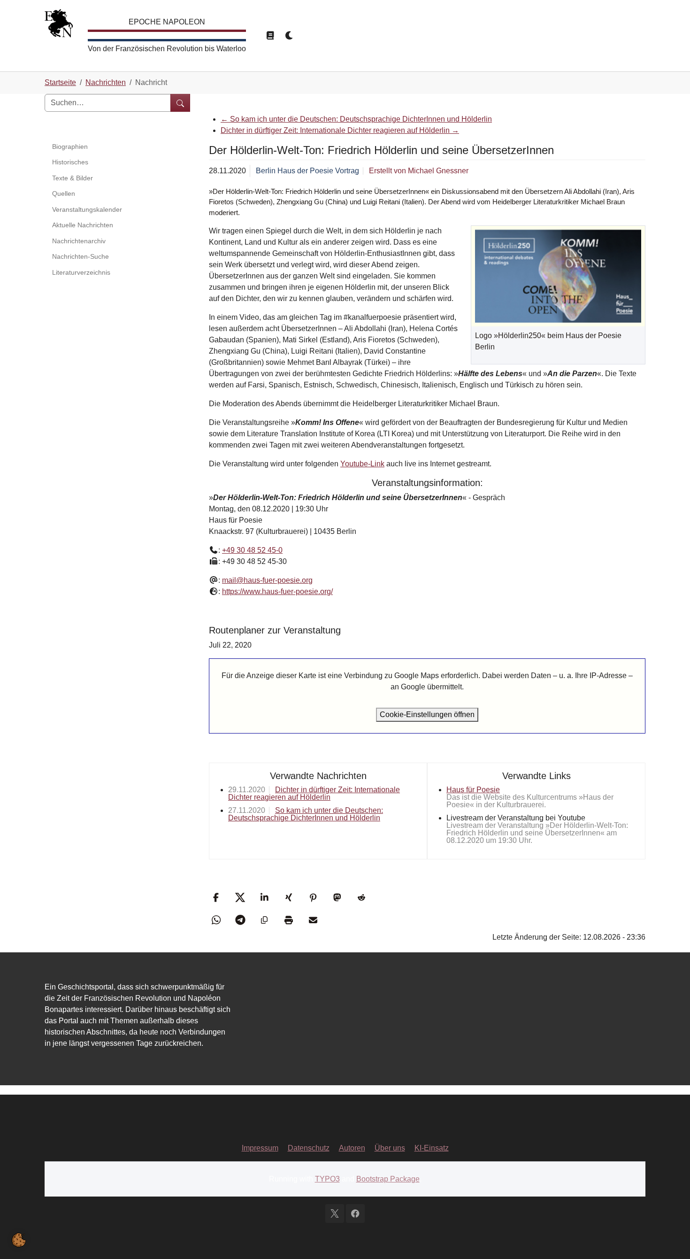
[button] (217, 897)
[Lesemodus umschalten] (270, 36)
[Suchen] (180, 103)
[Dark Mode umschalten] (290, 36)
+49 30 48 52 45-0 (252, 550)
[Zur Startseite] (59, 25)
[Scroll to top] (669, 1238)
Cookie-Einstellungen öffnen (427, 714)
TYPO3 (327, 1179)
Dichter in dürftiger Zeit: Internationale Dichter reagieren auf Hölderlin (340, 130)
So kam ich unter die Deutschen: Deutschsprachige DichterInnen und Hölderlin (356, 119)
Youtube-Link (362, 464)
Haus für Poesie (473, 790)
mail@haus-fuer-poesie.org (267, 580)
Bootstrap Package (388, 1179)
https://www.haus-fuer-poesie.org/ (277, 591)
